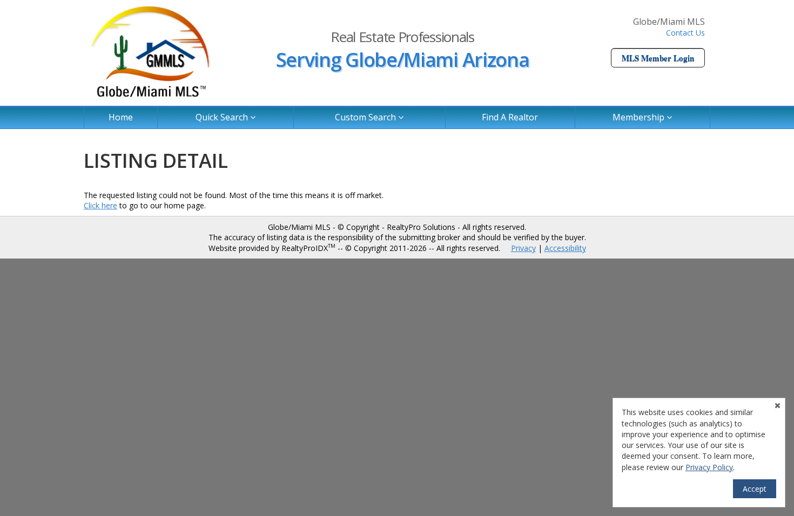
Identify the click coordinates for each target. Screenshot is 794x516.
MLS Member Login (658, 58)
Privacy (523, 248)
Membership (640, 117)
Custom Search (366, 117)
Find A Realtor (510, 117)
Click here (100, 205)
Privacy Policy (709, 467)
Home (121, 117)
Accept (754, 489)
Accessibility (565, 248)
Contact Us (685, 33)
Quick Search (223, 117)
